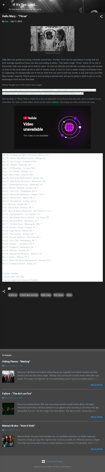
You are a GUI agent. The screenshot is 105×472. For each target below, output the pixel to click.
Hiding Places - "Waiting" (16, 361)
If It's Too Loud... (25, 5)
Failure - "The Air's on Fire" (17, 393)
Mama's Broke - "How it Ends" (18, 425)
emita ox (13, 295)
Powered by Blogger (54, 461)
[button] (101, 17)
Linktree (55, 102)
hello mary (46, 295)
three (69, 295)
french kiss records (29, 295)
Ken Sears (58, 295)
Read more (97, 385)
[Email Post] (9, 289)
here (9, 102)
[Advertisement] (52, 325)
